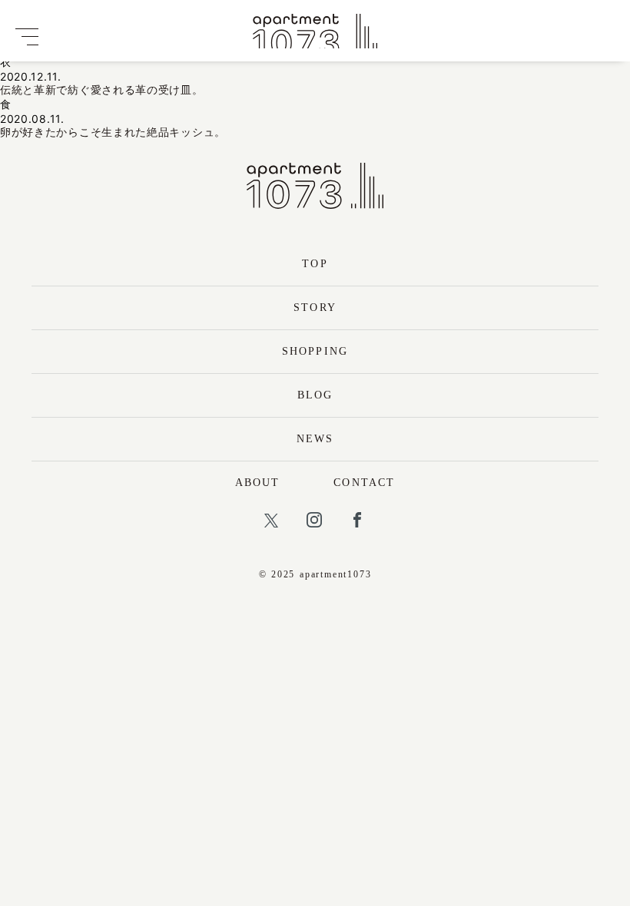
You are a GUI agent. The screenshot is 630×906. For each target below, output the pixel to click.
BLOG (315, 395)
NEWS (315, 439)
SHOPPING (315, 351)
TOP (314, 263)
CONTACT (364, 482)
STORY (315, 307)
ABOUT (257, 482)
